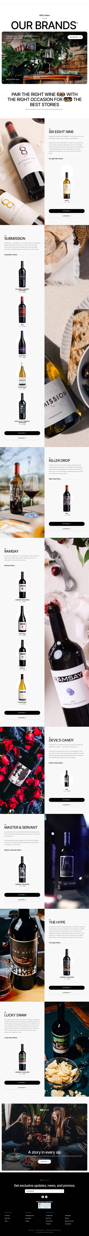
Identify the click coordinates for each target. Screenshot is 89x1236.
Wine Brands (49, 1212)
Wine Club (7, 1218)
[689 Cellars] (44, 1180)
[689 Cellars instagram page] (46, 1197)
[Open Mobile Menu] (86, 2)
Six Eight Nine (49, 1215)
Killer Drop (48, 1218)
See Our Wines (74, 37)
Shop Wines (66, 211)
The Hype (48, 1223)
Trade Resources (29, 1215)
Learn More (66, 216)
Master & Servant (69, 1221)
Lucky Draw (68, 1223)
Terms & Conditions (40, 1230)
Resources (28, 1212)
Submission (68, 1215)
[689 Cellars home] (7, 2)
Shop (6, 1221)
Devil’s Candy (49, 1221)
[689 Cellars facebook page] (43, 1197)
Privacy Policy (31, 1230)
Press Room (28, 1218)
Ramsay (67, 1218)
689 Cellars (8, 1212)
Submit (62, 1191)
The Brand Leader (57, 1230)
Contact (27, 1221)
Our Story (44, 1161)
